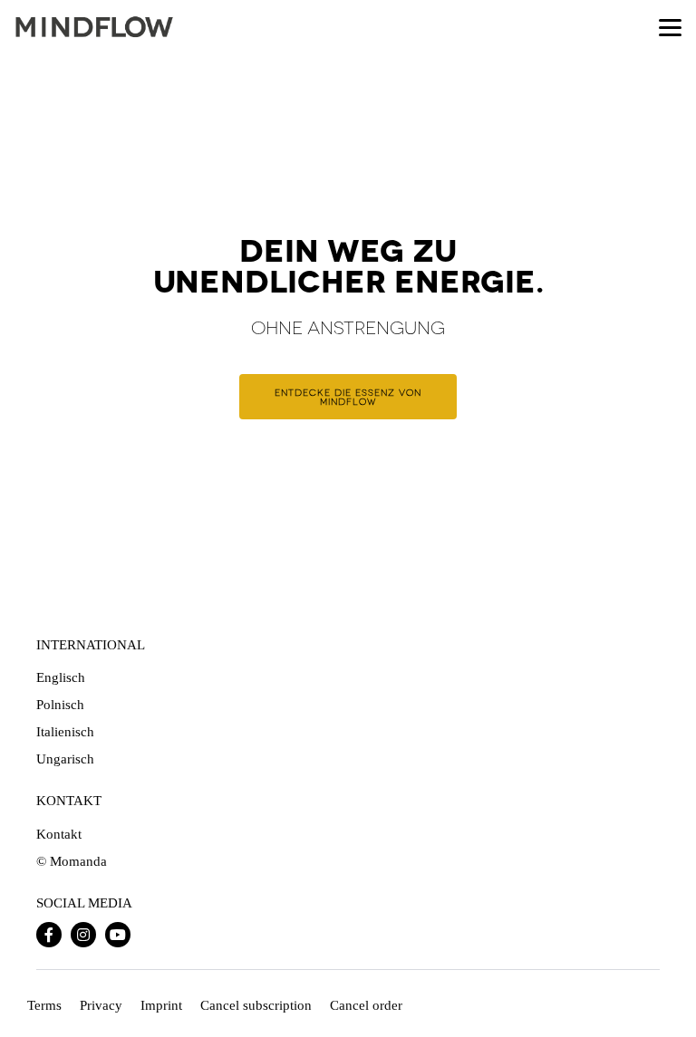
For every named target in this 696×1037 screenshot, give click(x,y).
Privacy (101, 1005)
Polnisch (60, 704)
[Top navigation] (670, 27)
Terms (44, 1005)
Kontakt (59, 834)
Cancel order (366, 1005)
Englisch (60, 677)
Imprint (161, 1005)
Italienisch (65, 732)
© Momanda (71, 861)
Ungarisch (65, 759)
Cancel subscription (256, 1005)
